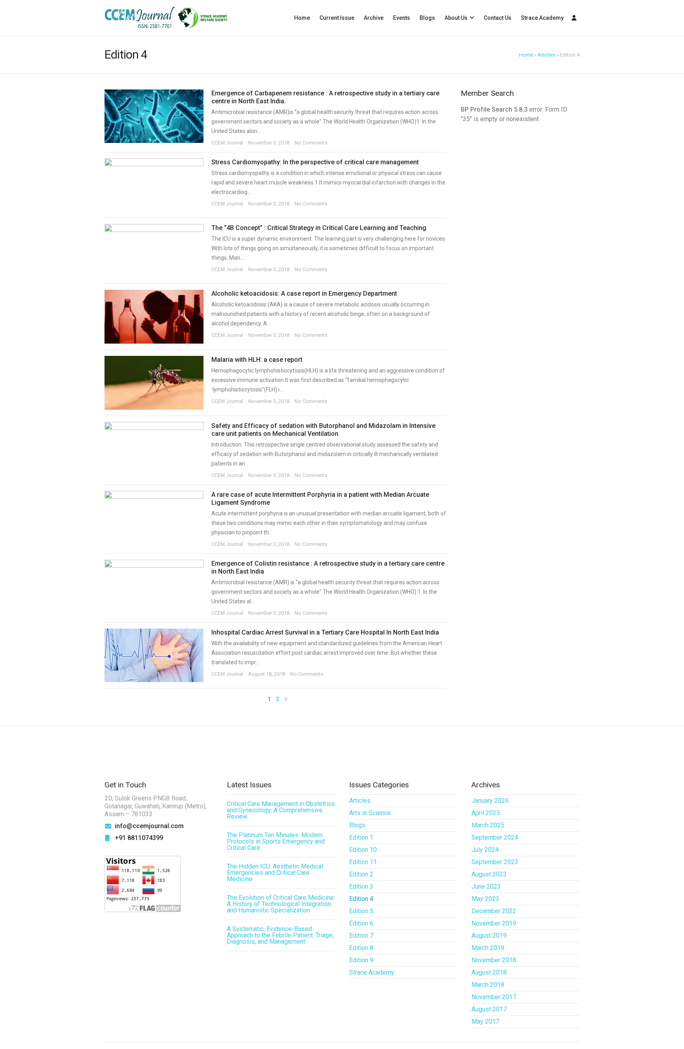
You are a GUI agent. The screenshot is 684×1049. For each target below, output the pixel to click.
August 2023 (489, 874)
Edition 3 (361, 886)
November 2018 (493, 960)
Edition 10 (363, 849)
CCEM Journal (227, 143)
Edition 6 (361, 923)
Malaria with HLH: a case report (256, 359)
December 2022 (493, 911)
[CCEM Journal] (165, 18)
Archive (374, 18)
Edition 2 (361, 874)
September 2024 (494, 837)
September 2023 (494, 862)
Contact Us (497, 18)
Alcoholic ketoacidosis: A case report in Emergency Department (304, 293)
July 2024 (485, 849)
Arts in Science (370, 813)
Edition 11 (363, 862)
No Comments (310, 143)
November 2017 (493, 997)
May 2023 (485, 899)
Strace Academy (542, 18)
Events (401, 18)
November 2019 (493, 923)
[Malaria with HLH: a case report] (153, 382)
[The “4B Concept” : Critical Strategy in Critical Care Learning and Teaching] (153, 250)
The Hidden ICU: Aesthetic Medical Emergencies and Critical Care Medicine (275, 873)
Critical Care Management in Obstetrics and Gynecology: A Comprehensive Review (281, 810)
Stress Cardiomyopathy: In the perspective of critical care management (315, 162)
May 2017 (485, 1021)
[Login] (574, 18)
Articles (546, 55)
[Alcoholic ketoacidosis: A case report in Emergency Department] (153, 317)
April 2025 (485, 813)
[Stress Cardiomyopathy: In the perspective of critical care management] (153, 185)
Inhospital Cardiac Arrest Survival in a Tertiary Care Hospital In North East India (325, 632)
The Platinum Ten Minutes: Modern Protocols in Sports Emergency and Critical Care (276, 841)
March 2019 (487, 948)
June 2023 (486, 886)
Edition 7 (361, 935)
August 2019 (489, 935)
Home (302, 18)
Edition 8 (361, 948)
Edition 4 (361, 899)
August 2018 (489, 972)
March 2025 (487, 825)
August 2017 (489, 1009)
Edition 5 (361, 911)
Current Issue (336, 18)
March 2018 (487, 984)
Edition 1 (361, 837)
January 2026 (490, 800)
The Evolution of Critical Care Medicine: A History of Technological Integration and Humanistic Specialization (281, 904)
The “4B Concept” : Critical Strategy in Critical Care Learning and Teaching (318, 228)
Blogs (427, 18)
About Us (456, 18)
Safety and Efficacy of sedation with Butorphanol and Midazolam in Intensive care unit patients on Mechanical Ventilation (323, 429)
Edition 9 (361, 960)
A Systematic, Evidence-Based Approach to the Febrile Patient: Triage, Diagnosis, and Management (280, 935)
